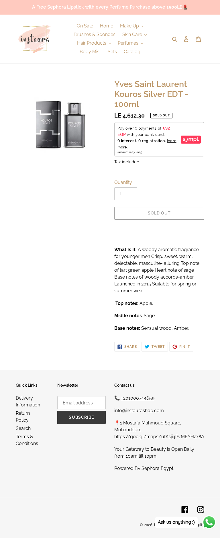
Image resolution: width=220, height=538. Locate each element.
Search (23, 428)
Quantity (123, 182)
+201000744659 (137, 398)
